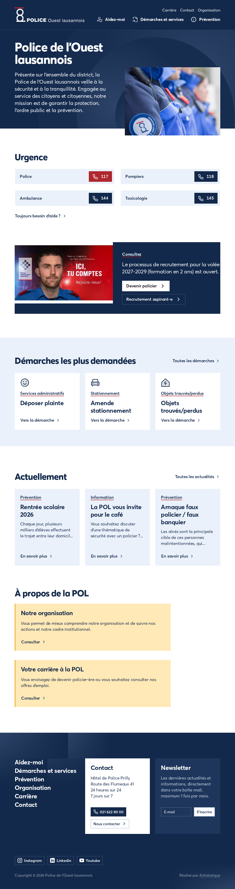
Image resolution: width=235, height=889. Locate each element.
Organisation (33, 787)
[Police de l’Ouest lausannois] (49, 14)
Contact (26, 804)
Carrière (26, 796)
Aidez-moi (29, 762)
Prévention (29, 779)
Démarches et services (45, 770)
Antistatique (209, 875)
